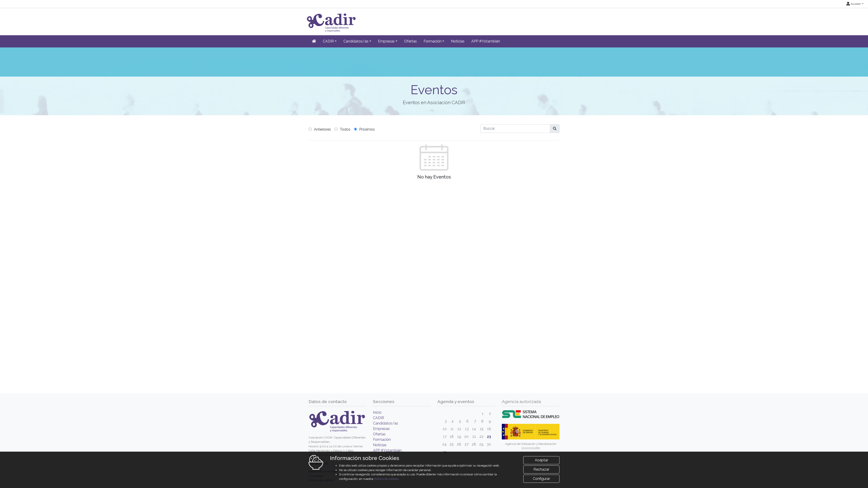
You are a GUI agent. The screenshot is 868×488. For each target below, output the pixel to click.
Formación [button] (432, 41)
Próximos (367, 129)
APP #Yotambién (485, 41)
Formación (382, 439)
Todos (345, 129)
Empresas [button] (386, 41)
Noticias (458, 41)
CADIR (378, 418)
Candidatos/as (385, 423)
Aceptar (541, 460)
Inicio (377, 412)
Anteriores (322, 129)
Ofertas (410, 41)
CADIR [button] (328, 41)
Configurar (541, 478)
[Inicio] (314, 41)
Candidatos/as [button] (355, 41)
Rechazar (541, 469)
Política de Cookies (386, 479)
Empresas (381, 429)
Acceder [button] (855, 3)
